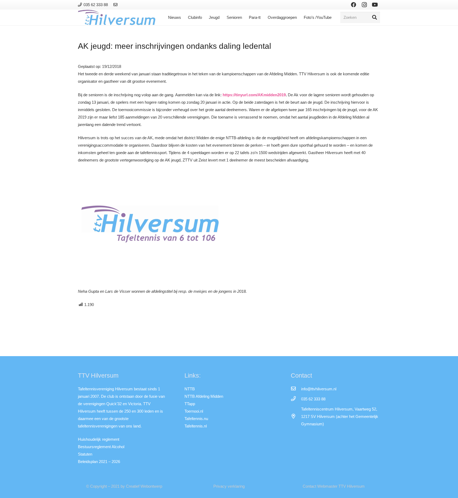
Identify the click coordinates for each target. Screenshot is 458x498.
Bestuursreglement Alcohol (101, 446)
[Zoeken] (374, 17)
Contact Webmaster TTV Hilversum (334, 486)
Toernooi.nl (193, 411)
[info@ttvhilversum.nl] (296, 389)
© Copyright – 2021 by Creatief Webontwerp (124, 486)
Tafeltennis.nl (195, 426)
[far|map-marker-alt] (296, 416)
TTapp (189, 403)
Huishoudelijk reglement (98, 439)
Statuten (85, 454)
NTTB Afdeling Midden (203, 396)
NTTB (189, 389)
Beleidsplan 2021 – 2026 (99, 461)
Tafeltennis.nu (196, 418)
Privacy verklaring (229, 486)
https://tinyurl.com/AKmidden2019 (254, 95)
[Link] (116, 4)
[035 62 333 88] (296, 399)
